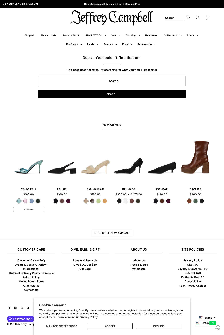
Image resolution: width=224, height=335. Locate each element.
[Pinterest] (22, 308)
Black (119, 201)
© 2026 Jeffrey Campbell (23, 324)
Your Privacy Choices (192, 285)
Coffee (92, 201)
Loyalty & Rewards (85, 260)
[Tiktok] (28, 308)
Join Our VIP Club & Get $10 (20, 3)
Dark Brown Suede (162, 201)
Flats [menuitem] (125, 44)
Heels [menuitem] (90, 44)
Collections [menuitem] (171, 35)
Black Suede (55, 201)
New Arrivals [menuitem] (48, 35)
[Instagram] (15, 308)
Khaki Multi (138, 201)
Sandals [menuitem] (108, 44)
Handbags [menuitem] (151, 35)
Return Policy (31, 277)
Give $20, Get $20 (85, 264)
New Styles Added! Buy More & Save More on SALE (112, 3)
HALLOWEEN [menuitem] (94, 35)
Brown (131, 201)
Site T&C (192, 264)
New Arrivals (112, 124)
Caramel (189, 201)
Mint (98, 201)
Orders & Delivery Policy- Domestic (31, 273)
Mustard (104, 201)
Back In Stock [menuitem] (71, 35)
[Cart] (207, 18)
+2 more (28, 209)
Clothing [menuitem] (131, 35)
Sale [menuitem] (113, 35)
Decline (158, 326)
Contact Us (31, 290)
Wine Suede (68, 201)
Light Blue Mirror (19, 201)
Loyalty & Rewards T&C (193, 268)
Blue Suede (31, 201)
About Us (139, 260)
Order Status (31, 285)
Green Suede (38, 201)
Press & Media (139, 264)
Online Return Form (31, 281)
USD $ (208, 317)
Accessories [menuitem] (145, 44)
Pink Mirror (25, 201)
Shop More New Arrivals (112, 233)
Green (195, 201)
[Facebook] (9, 308)
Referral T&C (193, 273)
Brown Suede (61, 201)
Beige (85, 201)
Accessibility (193, 281)
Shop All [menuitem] (29, 35)
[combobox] (174, 18)
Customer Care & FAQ (31, 260)
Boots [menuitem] (190, 35)
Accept (110, 326)
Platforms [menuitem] (72, 44)
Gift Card (85, 268)
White (125, 201)
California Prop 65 (192, 277)
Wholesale (139, 268)
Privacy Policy (88, 317)
